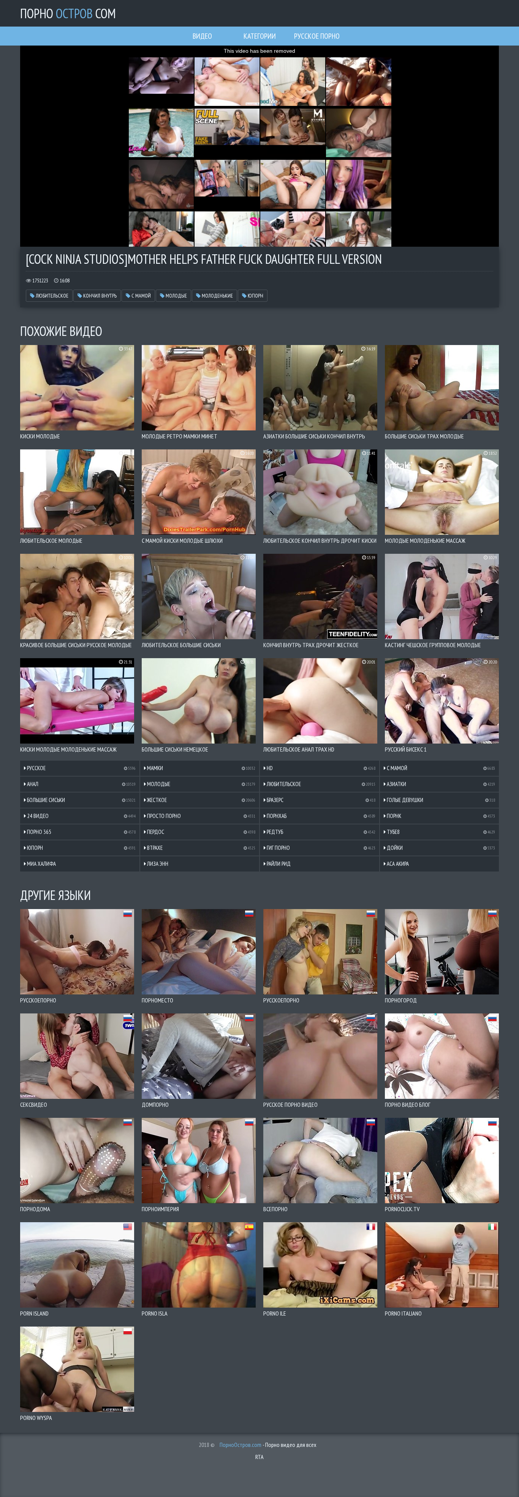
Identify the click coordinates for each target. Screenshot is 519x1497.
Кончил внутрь (99, 295)
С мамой (140, 295)
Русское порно (317, 36)
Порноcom (68, 13)
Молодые (176, 295)
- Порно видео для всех (268, 1444)
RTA (259, 1457)
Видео (202, 36)
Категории (260, 36)
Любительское (51, 295)
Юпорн (255, 295)
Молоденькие (217, 295)
